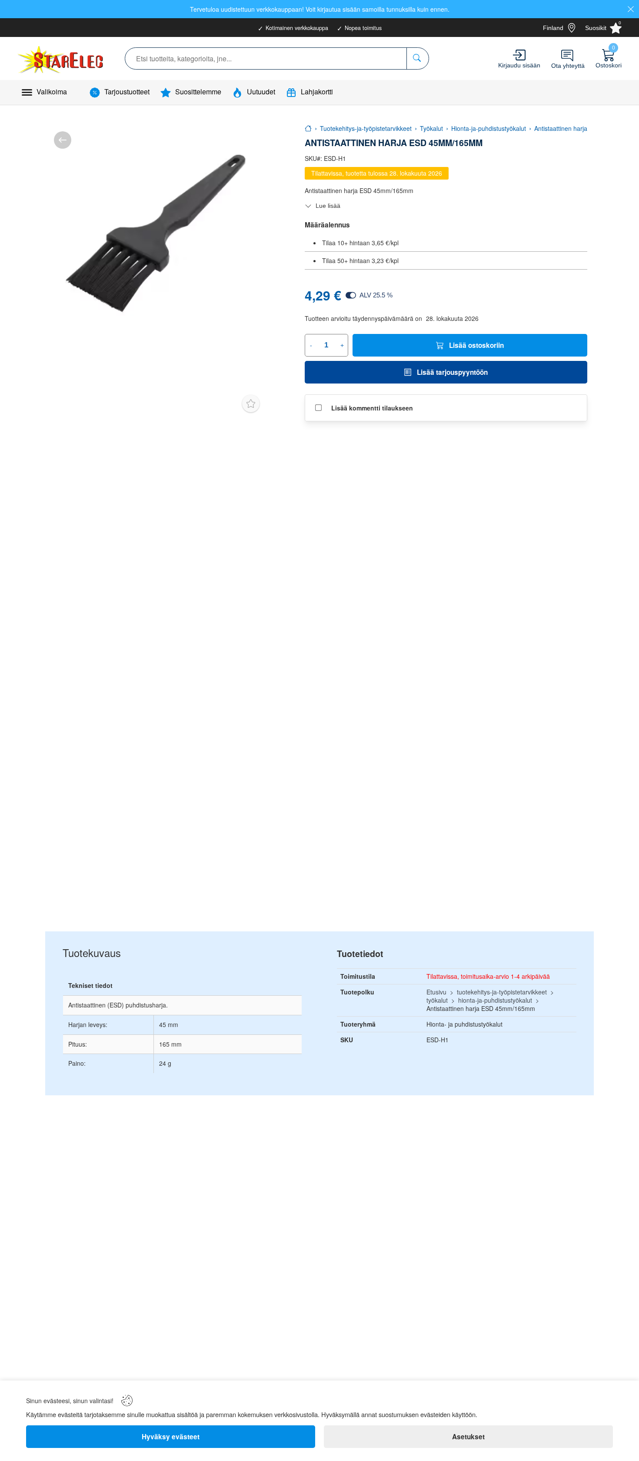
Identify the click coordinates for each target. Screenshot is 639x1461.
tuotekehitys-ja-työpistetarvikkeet (502, 991)
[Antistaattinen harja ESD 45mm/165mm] (155, 233)
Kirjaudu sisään (519, 65)
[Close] (630, 9)
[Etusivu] (308, 128)
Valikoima (52, 92)
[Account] (519, 55)
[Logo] (61, 58)
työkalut (437, 1000)
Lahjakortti (317, 92)
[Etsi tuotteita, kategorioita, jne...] (417, 58)
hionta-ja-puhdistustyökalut (495, 1000)
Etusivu (436, 991)
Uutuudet (261, 92)
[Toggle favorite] (251, 403)
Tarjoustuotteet (127, 92)
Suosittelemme (198, 92)
